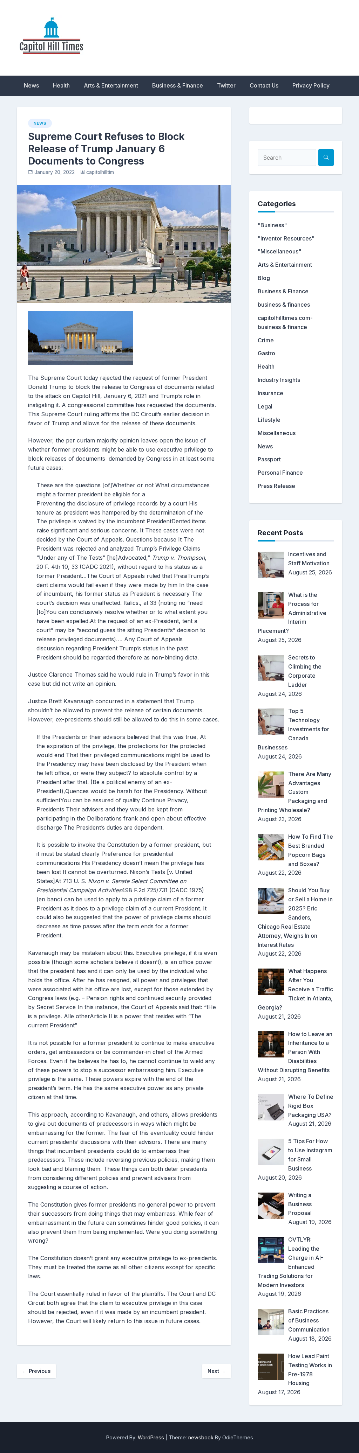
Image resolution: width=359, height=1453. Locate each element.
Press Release (276, 485)
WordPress (151, 1437)
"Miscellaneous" (279, 251)
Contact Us (264, 85)
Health (61, 85)
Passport (269, 459)
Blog (264, 277)
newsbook (201, 1437)
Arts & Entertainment (111, 85)
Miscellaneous (277, 432)
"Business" (272, 225)
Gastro (266, 353)
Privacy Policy (311, 85)
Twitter (226, 85)
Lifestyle (269, 419)
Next (216, 1371)
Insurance (270, 393)
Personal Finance (280, 472)
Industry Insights (279, 379)
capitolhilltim (100, 172)
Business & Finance (177, 85)
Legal (265, 406)
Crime (266, 340)
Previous (36, 1371)
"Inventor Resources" (286, 238)
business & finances (284, 304)
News (31, 85)
